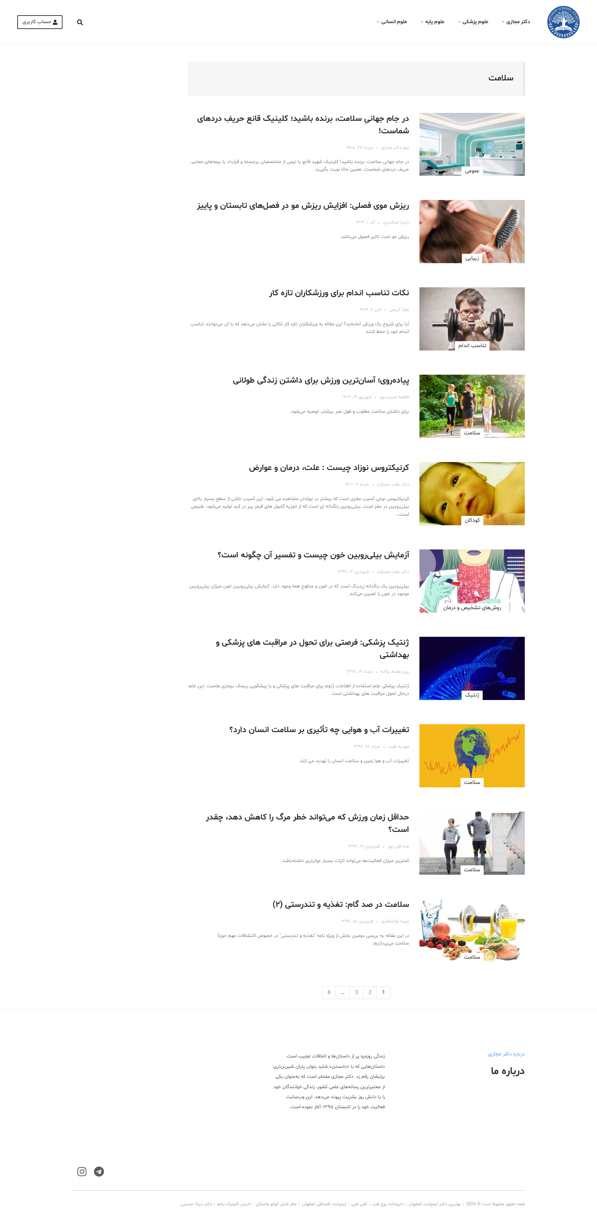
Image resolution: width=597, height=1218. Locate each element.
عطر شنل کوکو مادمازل (276, 1204)
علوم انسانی (394, 22)
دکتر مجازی (518, 22)
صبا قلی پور (398, 846)
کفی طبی (359, 1204)
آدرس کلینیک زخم (233, 1204)
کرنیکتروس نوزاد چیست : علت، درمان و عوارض (329, 468)
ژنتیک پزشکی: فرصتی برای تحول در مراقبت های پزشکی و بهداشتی (312, 649)
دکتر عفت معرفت (393, 484)
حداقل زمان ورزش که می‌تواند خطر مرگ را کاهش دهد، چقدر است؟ (307, 824)
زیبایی (472, 258)
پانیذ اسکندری (395, 222)
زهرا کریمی (399, 310)
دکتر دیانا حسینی (196, 1204)
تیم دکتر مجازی (395, 148)
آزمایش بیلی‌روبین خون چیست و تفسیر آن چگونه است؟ (313, 555)
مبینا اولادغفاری (395, 921)
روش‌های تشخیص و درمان (472, 608)
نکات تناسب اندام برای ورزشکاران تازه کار (339, 293)
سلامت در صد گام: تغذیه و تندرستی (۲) (341, 905)
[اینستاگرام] (81, 1172)
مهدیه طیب (398, 747)
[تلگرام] (99, 1172)
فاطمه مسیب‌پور (394, 397)
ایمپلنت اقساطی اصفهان (324, 1204)
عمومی (472, 171)
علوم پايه (434, 22)
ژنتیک (472, 695)
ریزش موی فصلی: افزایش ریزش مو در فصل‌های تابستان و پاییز (303, 206)
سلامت (472, 433)
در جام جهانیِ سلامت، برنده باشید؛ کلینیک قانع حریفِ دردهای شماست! (303, 125)
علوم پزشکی (475, 22)
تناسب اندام (472, 345)
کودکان (472, 520)
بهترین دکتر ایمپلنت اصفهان (435, 1204)
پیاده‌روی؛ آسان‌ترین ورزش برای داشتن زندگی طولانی (321, 380)
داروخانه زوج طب (388, 1204)
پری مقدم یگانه (394, 672)
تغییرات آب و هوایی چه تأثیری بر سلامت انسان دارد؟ (319, 730)
